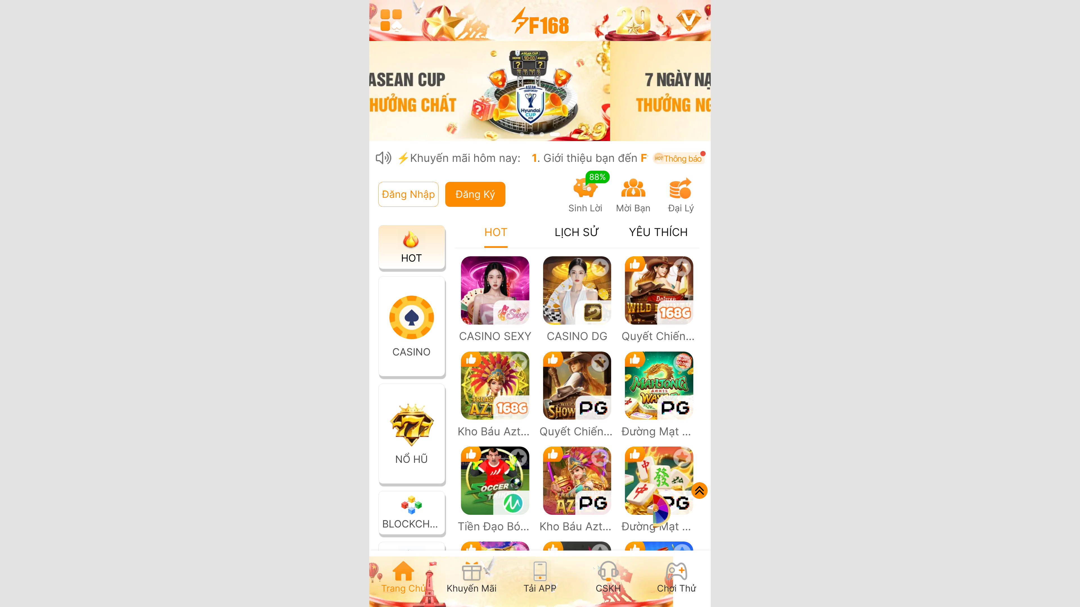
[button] (408, 194)
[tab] (403, 579)
